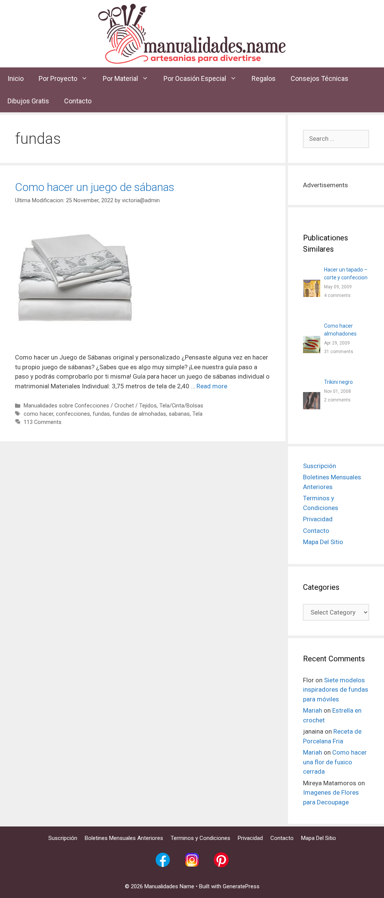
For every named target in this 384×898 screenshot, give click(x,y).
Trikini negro (338, 382)
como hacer (38, 414)
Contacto (78, 101)
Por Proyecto (58, 78)
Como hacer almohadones (340, 330)
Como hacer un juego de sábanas (94, 187)
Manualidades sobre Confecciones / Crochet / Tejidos (90, 406)
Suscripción (319, 466)
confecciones (73, 414)
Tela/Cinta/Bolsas (181, 406)
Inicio (16, 78)
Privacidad (318, 519)
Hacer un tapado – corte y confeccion (346, 273)
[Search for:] (336, 138)
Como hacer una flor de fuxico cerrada (335, 762)
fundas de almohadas (139, 414)
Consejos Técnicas (319, 78)
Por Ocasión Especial (195, 78)
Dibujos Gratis (28, 101)
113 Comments (43, 422)
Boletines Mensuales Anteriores (124, 838)
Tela (197, 414)
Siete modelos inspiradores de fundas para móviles (335, 689)
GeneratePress (241, 886)
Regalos (264, 78)
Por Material (120, 78)
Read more (211, 386)
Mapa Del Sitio (323, 542)
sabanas (179, 414)
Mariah (312, 710)
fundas (101, 414)
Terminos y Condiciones (200, 838)
